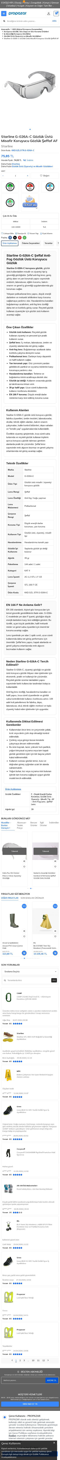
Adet (3, 171)
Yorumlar (49, 243)
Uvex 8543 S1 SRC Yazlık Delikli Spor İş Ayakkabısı (33, 1111)
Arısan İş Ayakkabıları (10, 943)
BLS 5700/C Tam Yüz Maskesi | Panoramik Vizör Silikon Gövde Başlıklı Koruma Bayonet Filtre (44, 947)
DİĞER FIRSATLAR (9, 898)
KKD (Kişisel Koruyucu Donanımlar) (27, 29)
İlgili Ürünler (43, 824)
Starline (7, 146)
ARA (54, 21)
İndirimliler (54, 822)
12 (43, 1360)
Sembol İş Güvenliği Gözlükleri (44, 873)
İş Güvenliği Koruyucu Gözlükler (17, 34)
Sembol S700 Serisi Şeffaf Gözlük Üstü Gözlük (44, 877)
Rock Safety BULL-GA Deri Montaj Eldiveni (34, 1189)
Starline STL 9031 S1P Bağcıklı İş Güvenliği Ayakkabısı (34, 1038)
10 (33, 1360)
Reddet (12, 1435)
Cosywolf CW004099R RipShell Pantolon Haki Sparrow (36, 1153)
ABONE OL (52, 1380)
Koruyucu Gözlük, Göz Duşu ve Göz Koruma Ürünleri (26, 31)
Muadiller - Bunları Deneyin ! (6, 825)
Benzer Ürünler (33, 824)
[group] (30, 85)
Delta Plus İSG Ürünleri (10, 873)
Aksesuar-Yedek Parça (22, 825)
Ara (54, 980)
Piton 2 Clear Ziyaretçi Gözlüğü (11, 877)
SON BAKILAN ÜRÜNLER (32, 898)
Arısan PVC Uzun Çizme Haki (12, 947)
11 (38, 1360)
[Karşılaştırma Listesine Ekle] (24, 861)
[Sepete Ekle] (24, 953)
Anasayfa (5, 29)
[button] (30, 129)
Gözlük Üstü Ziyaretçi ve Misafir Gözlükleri (22, 36)
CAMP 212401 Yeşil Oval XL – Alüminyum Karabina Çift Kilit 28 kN (34, 998)
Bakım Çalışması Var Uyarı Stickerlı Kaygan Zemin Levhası (35, 1076)
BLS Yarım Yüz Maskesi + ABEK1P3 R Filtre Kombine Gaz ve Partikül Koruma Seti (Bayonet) (34, 1226)
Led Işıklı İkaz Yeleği (25, 1298)
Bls (34, 943)
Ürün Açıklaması (10, 243)
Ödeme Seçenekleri (31, 243)
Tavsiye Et (21, 233)
